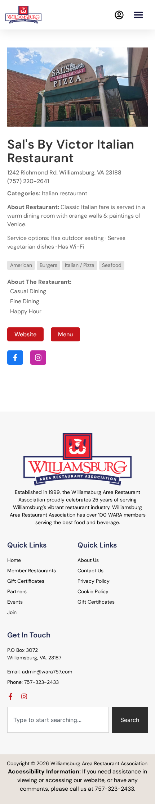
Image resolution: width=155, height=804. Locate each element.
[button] (138, 14)
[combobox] (58, 720)
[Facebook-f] (10, 696)
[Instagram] (24, 696)
